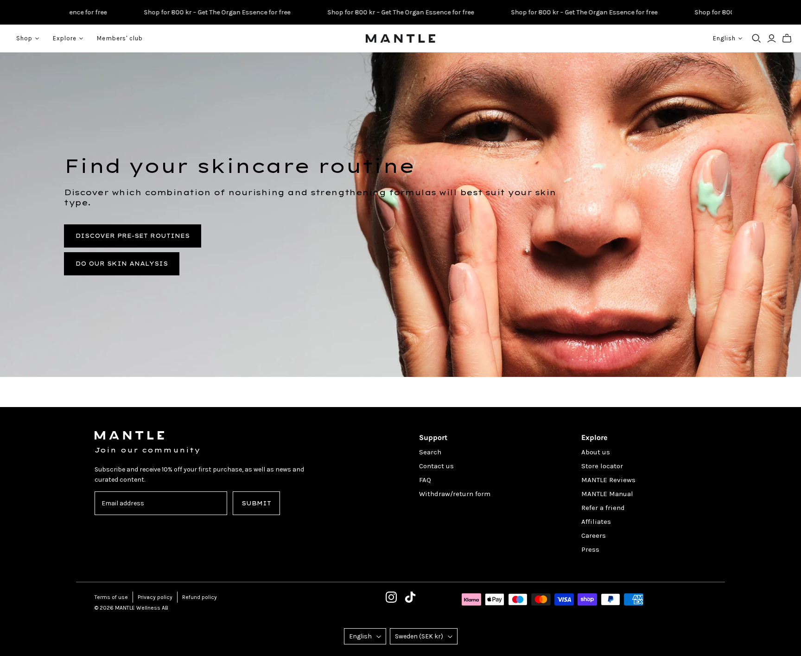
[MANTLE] (400, 38)
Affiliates (596, 521)
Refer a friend (603, 507)
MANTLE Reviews (608, 480)
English (360, 636)
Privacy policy (155, 597)
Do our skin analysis (122, 263)
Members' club (120, 38)
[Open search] (756, 38)
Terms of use (111, 597)
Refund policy (199, 597)
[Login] (771, 38)
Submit (256, 503)
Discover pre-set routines (133, 235)
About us (595, 452)
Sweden (419, 636)
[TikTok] (410, 597)
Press (590, 549)
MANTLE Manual (607, 494)
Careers (593, 535)
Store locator (602, 466)
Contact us (436, 466)
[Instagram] (391, 597)
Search (430, 452)
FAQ (425, 480)
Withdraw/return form (454, 494)
